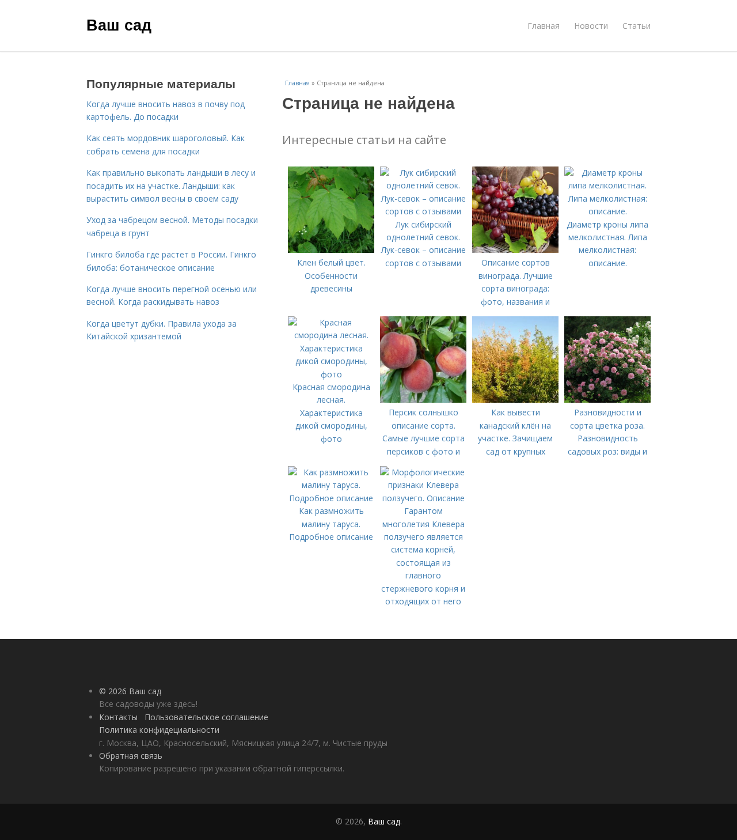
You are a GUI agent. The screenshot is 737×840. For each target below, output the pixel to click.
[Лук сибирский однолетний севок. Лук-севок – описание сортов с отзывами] (423, 211)
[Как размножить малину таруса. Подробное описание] (331, 498)
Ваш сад (118, 24)
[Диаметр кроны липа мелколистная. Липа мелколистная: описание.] (607, 211)
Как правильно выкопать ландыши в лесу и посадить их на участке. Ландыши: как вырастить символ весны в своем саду (171, 185)
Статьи (636, 25)
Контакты (118, 717)
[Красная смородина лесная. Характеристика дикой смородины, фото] (331, 374)
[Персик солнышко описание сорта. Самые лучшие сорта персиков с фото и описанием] (423, 399)
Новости (591, 25)
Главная (543, 25)
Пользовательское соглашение (206, 717)
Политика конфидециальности (159, 729)
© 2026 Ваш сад (130, 691)
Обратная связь (130, 755)
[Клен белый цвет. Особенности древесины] (331, 249)
